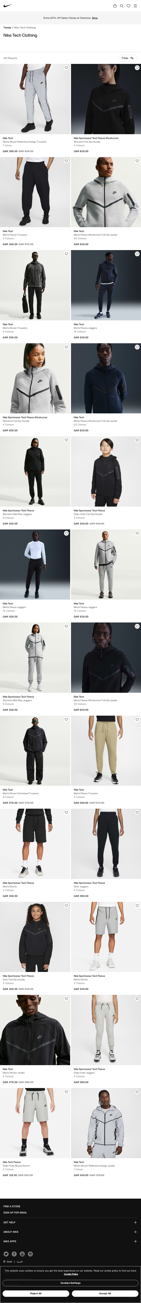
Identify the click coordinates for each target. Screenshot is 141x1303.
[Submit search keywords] (122, 5)
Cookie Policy (71, 1274)
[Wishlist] (66, 67)
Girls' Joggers (81, 886)
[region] (70, 1284)
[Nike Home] (7, 5)
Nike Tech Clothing (25, 27)
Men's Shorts (10, 886)
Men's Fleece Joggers (85, 328)
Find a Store (11, 1206)
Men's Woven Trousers (15, 328)
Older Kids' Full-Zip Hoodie (88, 514)
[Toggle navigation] (135, 5)
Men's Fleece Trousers (15, 234)
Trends (7, 27)
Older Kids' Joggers (84, 1072)
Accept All (105, 1293)
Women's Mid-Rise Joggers (17, 514)
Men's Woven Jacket (14, 1072)
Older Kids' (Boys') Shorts (16, 1165)
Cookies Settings (70, 1283)
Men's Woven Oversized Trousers (21, 793)
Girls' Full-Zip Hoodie (14, 979)
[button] (7, 1261)
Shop (95, 17)
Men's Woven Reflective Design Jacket (94, 1165)
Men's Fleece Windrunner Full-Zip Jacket (95, 234)
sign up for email (15, 1212)
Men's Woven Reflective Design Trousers (25, 141)
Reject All (35, 1293)
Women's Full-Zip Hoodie (87, 141)
